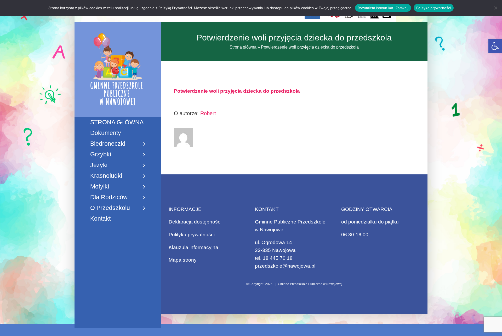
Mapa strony (183, 260)
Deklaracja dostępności (195, 222)
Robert (208, 113)
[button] (495, 46)
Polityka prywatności (192, 234)
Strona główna (243, 47)
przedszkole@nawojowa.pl (285, 266)
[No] (495, 7)
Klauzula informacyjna (193, 247)
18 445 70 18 (278, 258)
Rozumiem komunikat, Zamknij (383, 8)
